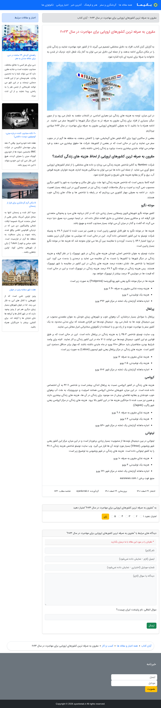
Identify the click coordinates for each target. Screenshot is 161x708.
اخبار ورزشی (62, 5)
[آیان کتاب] (147, 5)
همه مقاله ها (125, 5)
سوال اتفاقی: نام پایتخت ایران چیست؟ (136, 610)
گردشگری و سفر (108, 5)
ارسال (151, 626)
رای (105, 516)
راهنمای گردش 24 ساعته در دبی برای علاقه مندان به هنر (21, 57)
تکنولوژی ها (48, 5)
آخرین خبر (76, 5)
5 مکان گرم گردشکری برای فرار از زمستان (21, 204)
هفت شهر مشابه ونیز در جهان (22, 289)
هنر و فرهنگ (90, 5)
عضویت (151, 689)
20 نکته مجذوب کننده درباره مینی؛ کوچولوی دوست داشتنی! (21, 135)
